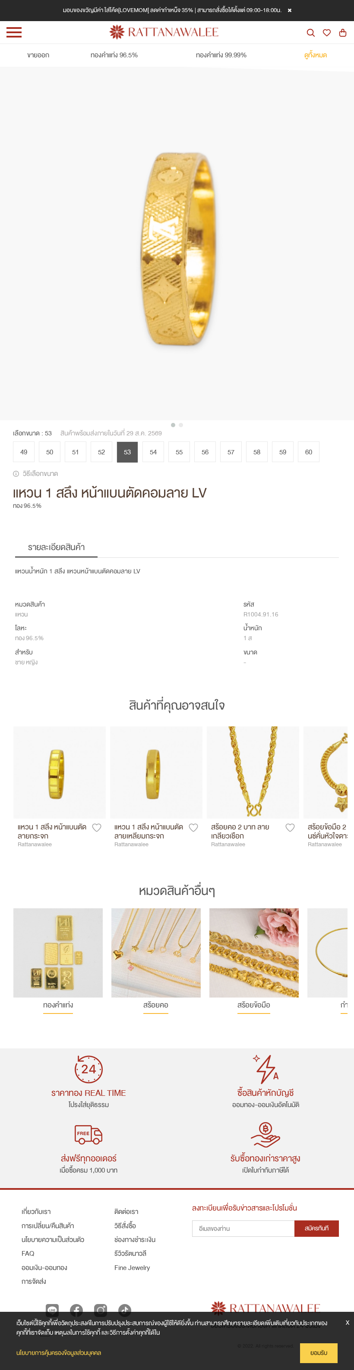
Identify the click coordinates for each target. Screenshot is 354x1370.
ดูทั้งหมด (315, 55)
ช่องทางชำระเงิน (134, 1239)
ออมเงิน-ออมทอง (44, 1267)
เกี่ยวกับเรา (36, 1211)
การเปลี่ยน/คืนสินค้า (48, 1226)
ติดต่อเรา (126, 1211)
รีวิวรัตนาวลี (130, 1253)
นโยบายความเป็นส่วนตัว (53, 1239)
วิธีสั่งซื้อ (125, 1226)
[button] (173, 425)
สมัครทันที (317, 1228)
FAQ (28, 1253)
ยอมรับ (318, 1353)
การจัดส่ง (34, 1281)
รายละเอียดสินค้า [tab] (56, 547)
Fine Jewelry (132, 1267)
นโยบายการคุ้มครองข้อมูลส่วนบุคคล (58, 1353)
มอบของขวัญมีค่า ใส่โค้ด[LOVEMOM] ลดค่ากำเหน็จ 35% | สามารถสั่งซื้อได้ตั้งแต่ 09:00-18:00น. (172, 10)
